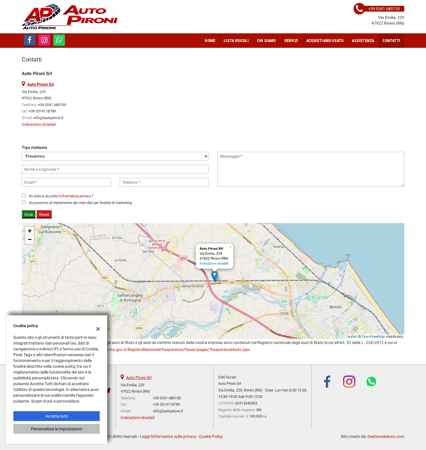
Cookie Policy (211, 436)
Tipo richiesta (34, 147)
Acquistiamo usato (324, 40)
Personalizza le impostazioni (56, 429)
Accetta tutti (56, 416)
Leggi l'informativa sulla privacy (168, 436)
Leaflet (351, 336)
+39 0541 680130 (52, 105)
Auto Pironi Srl (139, 377)
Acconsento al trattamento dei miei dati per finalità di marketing (80, 203)
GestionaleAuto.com (385, 436)
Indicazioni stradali (39, 124)
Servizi (291, 40)
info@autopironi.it (48, 118)
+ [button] (30, 230)
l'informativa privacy (75, 196)
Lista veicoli (236, 40)
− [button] (30, 239)
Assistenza (363, 40)
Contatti (391, 40)
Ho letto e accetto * (61, 196)
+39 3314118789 (42, 111)
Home (210, 40)
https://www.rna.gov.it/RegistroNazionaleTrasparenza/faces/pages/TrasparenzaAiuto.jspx (167, 349)
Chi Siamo (266, 40)
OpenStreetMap (373, 336)
